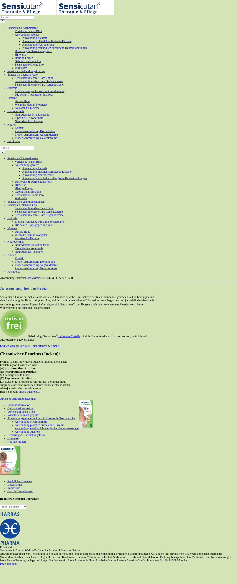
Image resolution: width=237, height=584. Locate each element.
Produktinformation (18, 405)
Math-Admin (32, 277)
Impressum (13, 488)
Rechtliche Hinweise (19, 481)
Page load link (8, 563)
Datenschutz (14, 484)
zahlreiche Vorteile (69, 336)
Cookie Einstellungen (20, 491)
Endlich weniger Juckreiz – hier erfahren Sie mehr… (30, 345)
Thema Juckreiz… (29, 391)
